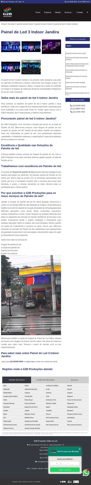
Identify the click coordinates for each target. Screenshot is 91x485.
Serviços (67, 12)
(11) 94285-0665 (71, 2)
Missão (58, 12)
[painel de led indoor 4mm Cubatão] (31, 46)
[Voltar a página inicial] (7, 12)
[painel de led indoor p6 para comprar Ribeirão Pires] (10, 67)
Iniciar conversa (65, 470)
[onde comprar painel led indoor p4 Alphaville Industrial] (31, 67)
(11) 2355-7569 (78, 112)
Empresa (47, 12)
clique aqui (30, 361)
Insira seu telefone (65, 459)
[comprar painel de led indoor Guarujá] (51, 46)
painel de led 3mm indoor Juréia (76, 53)
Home (38, 12)
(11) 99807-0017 (84, 2)
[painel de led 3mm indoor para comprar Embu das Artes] (10, 46)
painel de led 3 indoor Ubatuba (75, 82)
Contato (80, 12)
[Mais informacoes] (87, 12)
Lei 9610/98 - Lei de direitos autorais (43, 433)
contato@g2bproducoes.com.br (46, 461)
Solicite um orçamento (78, 39)
